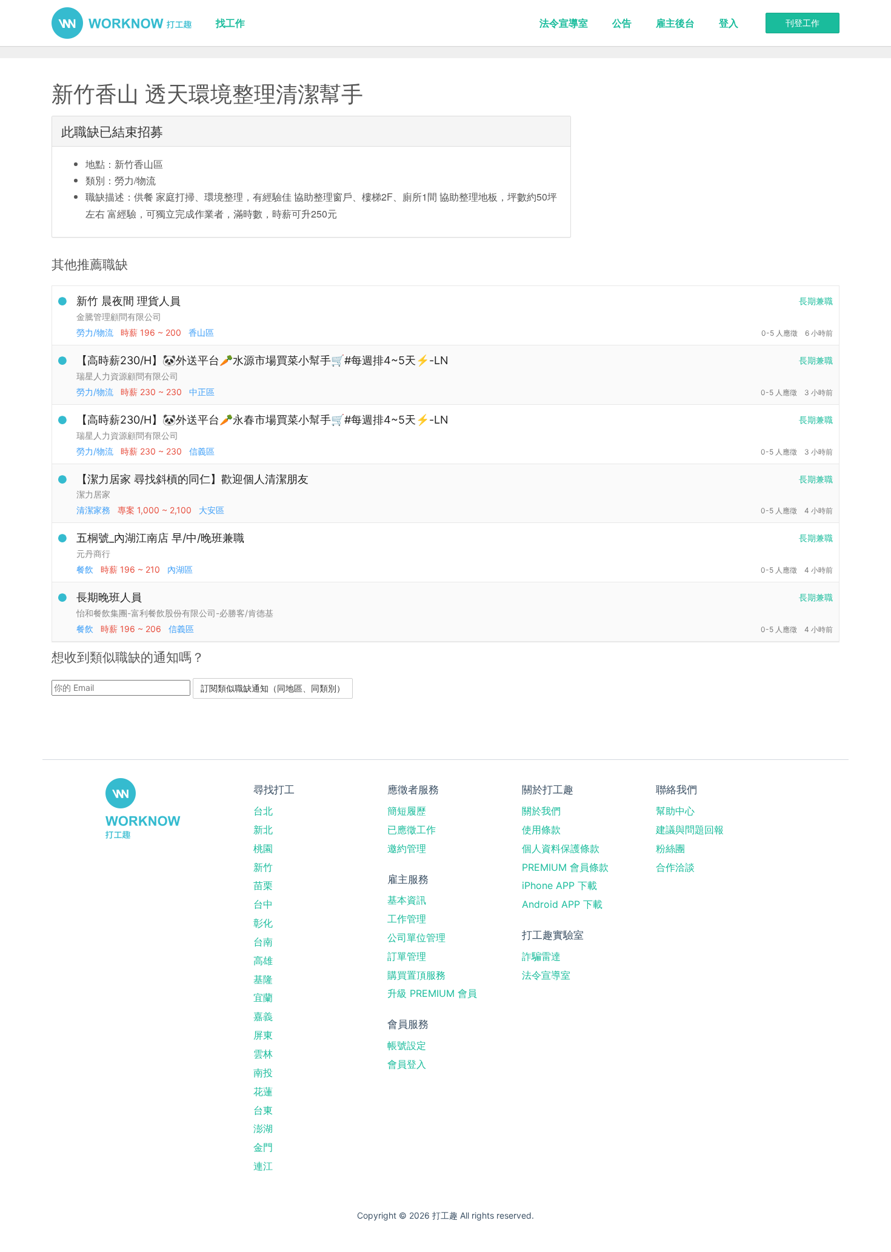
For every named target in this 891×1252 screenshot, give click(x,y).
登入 (728, 23)
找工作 (230, 23)
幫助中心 (675, 811)
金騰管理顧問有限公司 (118, 316)
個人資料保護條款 (560, 848)
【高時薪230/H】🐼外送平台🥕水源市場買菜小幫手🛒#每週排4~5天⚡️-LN (262, 360)
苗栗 (263, 885)
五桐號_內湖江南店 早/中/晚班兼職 (160, 537)
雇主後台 (675, 23)
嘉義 (263, 1016)
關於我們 (541, 811)
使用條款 (541, 830)
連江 (263, 1166)
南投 (263, 1073)
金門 (263, 1147)
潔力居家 (93, 494)
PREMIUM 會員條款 (565, 867)
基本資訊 (406, 900)
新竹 (263, 867)
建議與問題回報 (690, 830)
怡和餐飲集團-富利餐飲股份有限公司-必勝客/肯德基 (174, 613)
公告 (622, 23)
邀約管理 (406, 848)
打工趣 (122, 23)
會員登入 (406, 1064)
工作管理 (406, 919)
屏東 (263, 1035)
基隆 (263, 979)
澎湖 (263, 1128)
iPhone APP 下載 (559, 885)
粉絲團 (670, 848)
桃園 (263, 848)
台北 (263, 811)
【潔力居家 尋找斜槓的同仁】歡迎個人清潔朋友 (192, 479)
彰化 (263, 923)
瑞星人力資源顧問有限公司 (127, 376)
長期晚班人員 (109, 597)
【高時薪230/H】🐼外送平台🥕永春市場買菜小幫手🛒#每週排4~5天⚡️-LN (262, 419)
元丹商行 (93, 553)
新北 (263, 830)
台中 (263, 904)
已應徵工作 (411, 830)
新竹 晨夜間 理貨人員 (128, 301)
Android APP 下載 (562, 904)
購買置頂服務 (416, 975)
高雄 (263, 960)
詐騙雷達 (541, 956)
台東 (263, 1110)
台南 (263, 942)
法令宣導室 (563, 23)
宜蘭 (263, 997)
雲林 (263, 1054)
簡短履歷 (406, 811)
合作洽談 (675, 867)
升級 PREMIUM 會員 (432, 993)
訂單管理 (406, 956)
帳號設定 (406, 1045)
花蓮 (263, 1091)
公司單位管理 (416, 937)
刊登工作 (802, 23)
